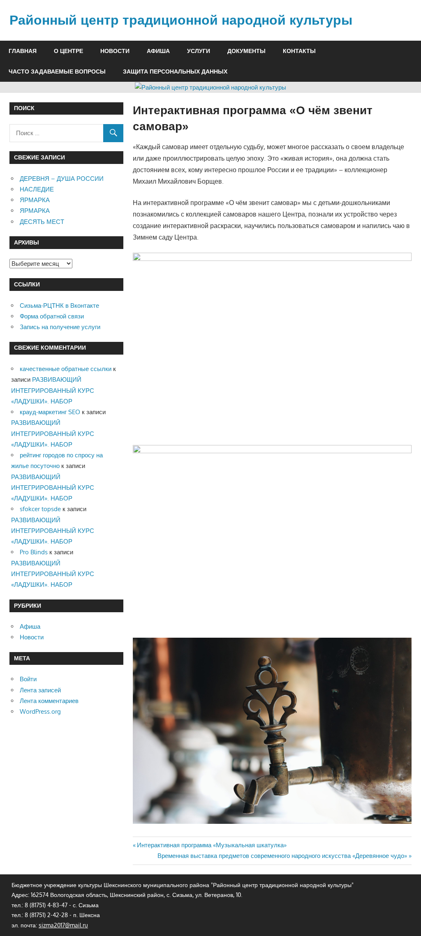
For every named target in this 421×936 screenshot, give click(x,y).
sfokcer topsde (40, 509)
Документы (246, 51)
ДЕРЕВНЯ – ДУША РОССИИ (62, 178)
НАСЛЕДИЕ (37, 189)
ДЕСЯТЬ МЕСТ (42, 222)
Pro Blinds (34, 552)
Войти (28, 679)
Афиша (158, 51)
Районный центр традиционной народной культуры (180, 20)
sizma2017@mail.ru (63, 925)
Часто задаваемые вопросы (57, 71)
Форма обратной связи (52, 316)
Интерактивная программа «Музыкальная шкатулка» (211, 845)
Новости (115, 51)
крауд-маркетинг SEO (50, 412)
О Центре (68, 51)
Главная (23, 51)
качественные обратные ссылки (65, 369)
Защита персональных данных (175, 71)
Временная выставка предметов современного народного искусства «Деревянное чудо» (282, 856)
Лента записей (40, 690)
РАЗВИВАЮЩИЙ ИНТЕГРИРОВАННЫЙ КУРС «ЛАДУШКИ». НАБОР (52, 390)
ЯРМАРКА (35, 200)
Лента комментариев (49, 701)
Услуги (198, 51)
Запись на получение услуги (60, 327)
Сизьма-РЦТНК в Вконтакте (59, 305)
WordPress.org (40, 711)
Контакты (299, 51)
